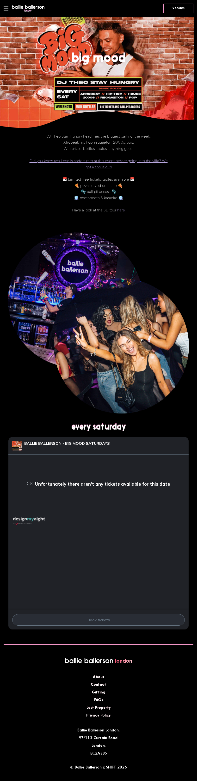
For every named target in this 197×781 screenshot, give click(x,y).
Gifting (98, 692)
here (121, 210)
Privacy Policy (98, 715)
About (99, 676)
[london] (28, 10)
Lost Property (98, 707)
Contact (98, 684)
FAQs (98, 699)
